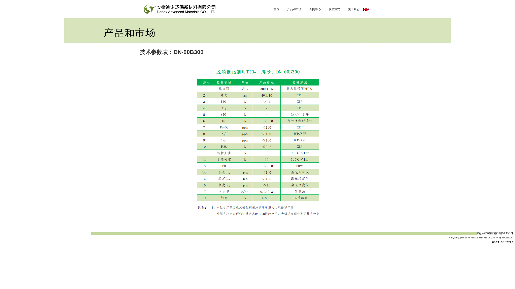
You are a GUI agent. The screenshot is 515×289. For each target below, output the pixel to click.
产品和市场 (294, 9)
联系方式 (334, 9)
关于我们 (353, 9)
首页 (276, 9)
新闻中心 (315, 9)
